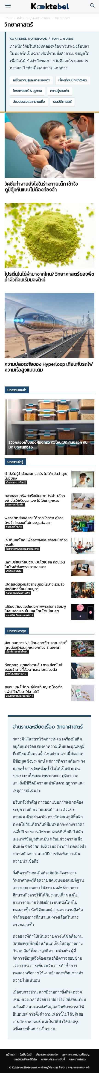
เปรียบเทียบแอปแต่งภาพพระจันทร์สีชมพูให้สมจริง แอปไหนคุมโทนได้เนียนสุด (35, 609)
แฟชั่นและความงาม (16, 673)
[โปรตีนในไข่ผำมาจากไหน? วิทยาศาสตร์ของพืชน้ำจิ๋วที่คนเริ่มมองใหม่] (49, 235)
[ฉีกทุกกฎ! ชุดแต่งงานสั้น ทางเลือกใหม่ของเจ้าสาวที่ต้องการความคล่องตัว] (82, 671)
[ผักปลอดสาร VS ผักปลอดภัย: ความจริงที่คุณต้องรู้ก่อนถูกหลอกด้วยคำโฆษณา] (82, 648)
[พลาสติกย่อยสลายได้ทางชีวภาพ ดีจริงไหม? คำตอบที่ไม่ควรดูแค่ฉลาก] (82, 524)
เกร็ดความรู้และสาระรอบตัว (31, 80)
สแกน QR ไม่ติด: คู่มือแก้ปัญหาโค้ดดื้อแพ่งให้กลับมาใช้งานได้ (33, 689)
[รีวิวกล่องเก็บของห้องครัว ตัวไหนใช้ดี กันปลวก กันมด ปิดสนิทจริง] (49, 427)
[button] (7, 6)
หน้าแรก (9, 17)
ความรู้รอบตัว (59, 90)
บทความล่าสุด (77, 1059)
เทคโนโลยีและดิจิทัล (25, 1059)
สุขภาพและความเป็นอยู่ (75, 1054)
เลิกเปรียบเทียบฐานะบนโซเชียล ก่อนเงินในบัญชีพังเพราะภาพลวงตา (35, 564)
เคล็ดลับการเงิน (13, 570)
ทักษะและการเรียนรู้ (16, 482)
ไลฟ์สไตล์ (27, 17)
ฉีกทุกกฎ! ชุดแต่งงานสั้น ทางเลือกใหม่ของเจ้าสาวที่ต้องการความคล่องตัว (33, 667)
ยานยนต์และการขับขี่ (53, 1059)
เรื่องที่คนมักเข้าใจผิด (72, 80)
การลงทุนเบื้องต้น (14, 504)
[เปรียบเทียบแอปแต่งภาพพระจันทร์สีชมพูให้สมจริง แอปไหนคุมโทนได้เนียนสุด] (82, 612)
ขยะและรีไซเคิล (14, 526)
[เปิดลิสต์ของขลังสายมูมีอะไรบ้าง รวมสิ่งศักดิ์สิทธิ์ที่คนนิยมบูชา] (82, 590)
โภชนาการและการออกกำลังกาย (22, 548)
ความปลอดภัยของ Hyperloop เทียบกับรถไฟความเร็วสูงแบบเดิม (49, 366)
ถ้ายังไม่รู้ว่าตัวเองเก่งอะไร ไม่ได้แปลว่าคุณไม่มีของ (36, 476)
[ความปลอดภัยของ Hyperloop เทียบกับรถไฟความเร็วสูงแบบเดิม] (49, 325)
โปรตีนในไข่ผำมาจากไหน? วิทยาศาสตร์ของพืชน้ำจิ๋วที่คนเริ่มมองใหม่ (49, 276)
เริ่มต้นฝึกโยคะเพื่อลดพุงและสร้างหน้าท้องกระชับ (36, 542)
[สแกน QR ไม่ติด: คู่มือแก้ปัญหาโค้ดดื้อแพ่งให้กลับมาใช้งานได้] (82, 693)
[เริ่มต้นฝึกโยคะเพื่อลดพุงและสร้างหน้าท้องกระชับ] (82, 546)
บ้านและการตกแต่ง (52, 17)
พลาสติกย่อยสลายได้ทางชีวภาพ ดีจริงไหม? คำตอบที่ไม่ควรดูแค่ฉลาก (34, 520)
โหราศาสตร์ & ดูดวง (27, 90)
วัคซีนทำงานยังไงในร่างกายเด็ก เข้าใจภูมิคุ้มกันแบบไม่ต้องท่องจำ (41, 186)
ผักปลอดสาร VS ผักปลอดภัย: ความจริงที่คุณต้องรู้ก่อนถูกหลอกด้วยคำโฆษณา (36, 645)
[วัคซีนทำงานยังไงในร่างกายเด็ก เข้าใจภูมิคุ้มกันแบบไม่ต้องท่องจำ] (49, 145)
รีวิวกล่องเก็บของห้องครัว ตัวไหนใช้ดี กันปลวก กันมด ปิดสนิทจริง (48, 444)
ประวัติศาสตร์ (62, 101)
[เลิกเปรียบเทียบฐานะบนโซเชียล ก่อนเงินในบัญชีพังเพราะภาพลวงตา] (82, 568)
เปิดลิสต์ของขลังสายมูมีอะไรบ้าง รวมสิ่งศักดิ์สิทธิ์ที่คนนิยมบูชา (34, 586)
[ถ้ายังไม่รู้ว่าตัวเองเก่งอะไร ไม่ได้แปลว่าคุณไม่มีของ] (82, 479)
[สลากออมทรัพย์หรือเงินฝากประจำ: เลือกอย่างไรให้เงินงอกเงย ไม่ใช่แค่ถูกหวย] (82, 501)
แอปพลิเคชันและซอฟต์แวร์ (19, 615)
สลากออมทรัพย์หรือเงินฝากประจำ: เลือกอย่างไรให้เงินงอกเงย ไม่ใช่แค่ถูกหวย (35, 498)
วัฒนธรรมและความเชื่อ (29, 101)
